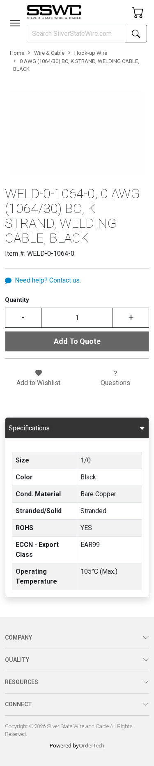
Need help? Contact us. (48, 280)
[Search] (136, 33)
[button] (15, 23)
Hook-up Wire (90, 53)
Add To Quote (77, 341)
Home (17, 53)
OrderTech (91, 745)
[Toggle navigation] (15, 23)
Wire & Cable (49, 53)
